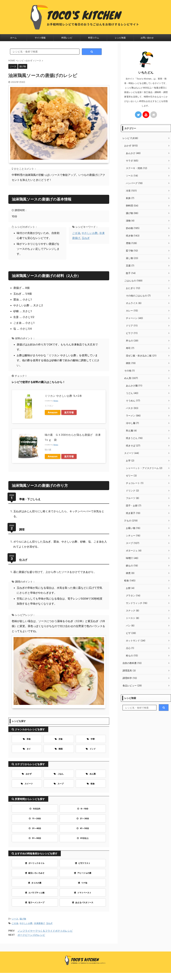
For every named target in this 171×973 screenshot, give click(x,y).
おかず (29, 774)
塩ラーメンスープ (36, 902)
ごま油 (76, 233)
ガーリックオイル (36, 863)
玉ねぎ (86, 238)
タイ (29, 749)
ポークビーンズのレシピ (31, 935)
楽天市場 (69, 412)
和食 (29, 739)
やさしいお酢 (90, 233)
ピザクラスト (84, 863)
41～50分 (84, 828)
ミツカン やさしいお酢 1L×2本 (63, 395)
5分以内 (36, 808)
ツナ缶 (84, 883)
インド (93, 749)
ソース (15, 918)
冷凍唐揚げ (39, 923)
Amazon (52, 412)
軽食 (93, 783)
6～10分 (84, 808)
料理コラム (93, 37)
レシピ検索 (120, 37)
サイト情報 (40, 37)
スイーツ (29, 783)
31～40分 (36, 828)
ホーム (13, 37)
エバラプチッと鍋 (36, 892)
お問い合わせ (147, 37)
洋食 (61, 739)
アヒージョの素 (84, 873)
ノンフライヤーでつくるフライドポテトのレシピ (45, 930)
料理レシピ (66, 37)
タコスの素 (36, 883)
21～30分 (84, 818)
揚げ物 (23, 918)
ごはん (61, 774)
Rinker (55, 401)
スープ (61, 783)
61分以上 (84, 838)
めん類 (93, 774)
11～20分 (36, 818)
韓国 (61, 749)
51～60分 (36, 838)
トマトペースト (84, 892)
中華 (93, 739)
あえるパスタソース (84, 902)
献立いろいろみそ (36, 873)
